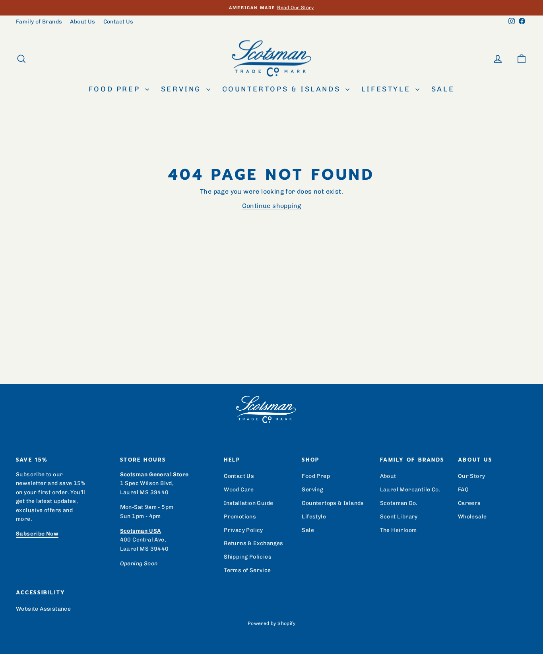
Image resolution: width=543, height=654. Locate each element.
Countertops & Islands (282, 89)
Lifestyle (387, 89)
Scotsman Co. (399, 503)
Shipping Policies (248, 556)
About (388, 476)
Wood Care (239, 489)
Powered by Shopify (271, 623)
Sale (442, 89)
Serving (182, 89)
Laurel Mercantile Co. (410, 489)
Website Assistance (43, 608)
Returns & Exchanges (253, 543)
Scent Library (399, 516)
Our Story (471, 476)
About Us (82, 21)
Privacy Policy (243, 530)
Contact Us (118, 21)
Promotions (240, 516)
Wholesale (472, 516)
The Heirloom (398, 530)
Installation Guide (248, 503)
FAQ (463, 489)
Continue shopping (271, 206)
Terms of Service (247, 570)
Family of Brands (39, 21)
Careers (469, 503)
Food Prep (116, 89)
